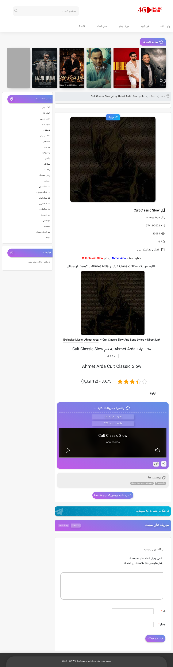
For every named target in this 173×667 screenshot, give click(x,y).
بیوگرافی (47, 164)
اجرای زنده (46, 124)
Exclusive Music (73, 340)
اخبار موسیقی (45, 135)
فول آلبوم (145, 26)
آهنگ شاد (46, 113)
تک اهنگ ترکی (44, 203)
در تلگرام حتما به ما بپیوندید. (152, 511)
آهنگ (152, 96)
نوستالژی (46, 130)
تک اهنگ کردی (44, 209)
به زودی (47, 147)
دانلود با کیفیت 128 (113, 423)
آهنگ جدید (45, 107)
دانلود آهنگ (134, 258)
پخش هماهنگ (44, 175)
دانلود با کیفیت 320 (113, 416)
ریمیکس (47, 181)
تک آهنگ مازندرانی (43, 192)
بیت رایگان (46, 152)
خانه (162, 26)
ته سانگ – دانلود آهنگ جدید (39, 262)
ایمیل (161, 624)
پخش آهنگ (102, 26)
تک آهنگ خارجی (143, 250)
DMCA (82, 26)
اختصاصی (46, 141)
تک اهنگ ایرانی (44, 198)
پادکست (47, 169)
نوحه (48, 237)
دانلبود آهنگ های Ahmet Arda (142, 483)
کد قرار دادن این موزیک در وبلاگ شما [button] (113, 495)
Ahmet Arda (91, 340)
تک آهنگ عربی (44, 186)
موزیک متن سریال (43, 232)
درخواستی (46, 220)
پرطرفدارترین (63, 525)
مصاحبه (47, 226)
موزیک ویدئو (124, 26)
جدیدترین (76, 525)
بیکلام (47, 158)
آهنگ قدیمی (45, 119)
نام (163, 611)
